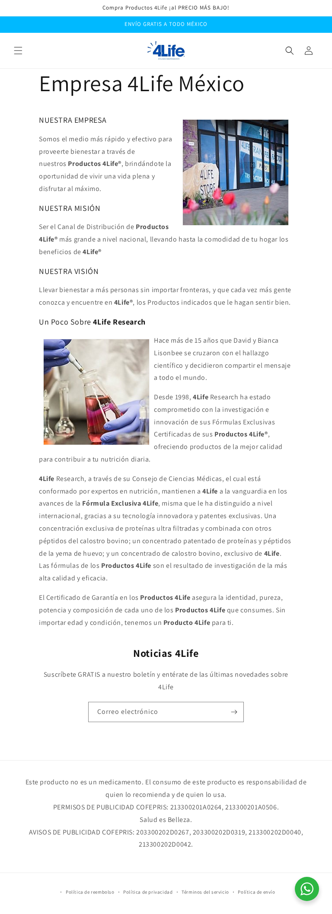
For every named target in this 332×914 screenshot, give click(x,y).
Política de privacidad (147, 892)
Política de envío (256, 892)
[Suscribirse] (233, 712)
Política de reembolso (90, 892)
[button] (18, 50)
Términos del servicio (205, 892)
